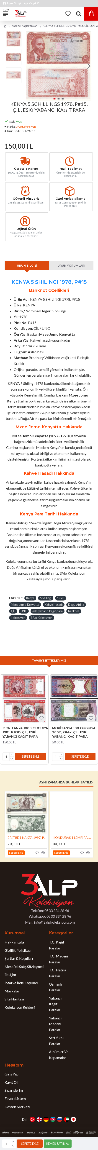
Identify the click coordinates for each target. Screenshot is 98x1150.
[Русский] (59, 1119)
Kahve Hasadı (54, 604)
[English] (39, 1119)
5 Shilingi (46, 598)
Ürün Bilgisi (27, 265)
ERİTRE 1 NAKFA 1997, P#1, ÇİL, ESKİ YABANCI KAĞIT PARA (27, 837)
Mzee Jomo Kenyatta (25, 604)
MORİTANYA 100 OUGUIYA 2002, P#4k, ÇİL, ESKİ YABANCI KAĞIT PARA (73, 732)
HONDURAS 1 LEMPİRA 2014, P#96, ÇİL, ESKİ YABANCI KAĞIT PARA (72, 837)
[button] (28, 66)
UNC (24, 611)
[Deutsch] (46, 1119)
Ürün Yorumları (71, 265)
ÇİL (13, 611)
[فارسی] (73, 1119)
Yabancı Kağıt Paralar (24, 25)
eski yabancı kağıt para (47, 611)
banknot (73, 611)
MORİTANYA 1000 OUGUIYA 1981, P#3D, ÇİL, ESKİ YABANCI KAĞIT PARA (25, 732)
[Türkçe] (32, 1119)
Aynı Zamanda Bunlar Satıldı (66, 782)
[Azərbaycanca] (53, 1119)
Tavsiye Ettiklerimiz (49, 660)
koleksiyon (18, 617)
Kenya (30, 598)
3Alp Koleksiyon (26, 126)
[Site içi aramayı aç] (78, 14)
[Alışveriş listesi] (68, 14)
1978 (60, 598)
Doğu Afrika (76, 604)
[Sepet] (91, 14)
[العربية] (66, 1119)
